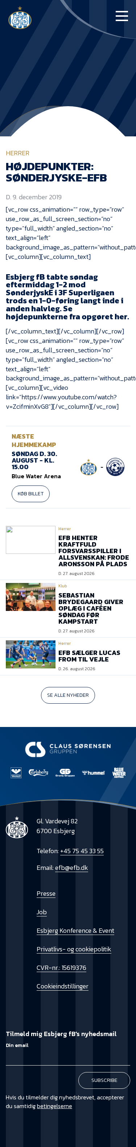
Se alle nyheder (68, 695)
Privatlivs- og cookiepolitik (74, 949)
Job (42, 912)
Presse (46, 893)
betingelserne (54, 1106)
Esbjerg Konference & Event (75, 930)
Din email (17, 1045)
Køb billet (31, 493)
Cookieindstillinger (62, 986)
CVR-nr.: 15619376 (61, 967)
